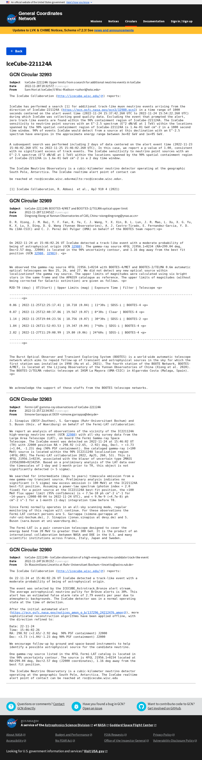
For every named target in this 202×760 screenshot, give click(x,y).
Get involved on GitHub (164, 708)
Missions (96, 21)
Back (18, 51)
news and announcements (114, 30)
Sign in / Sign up (182, 21)
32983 (51, 253)
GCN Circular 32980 (30, 549)
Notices (113, 21)
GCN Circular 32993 (30, 74)
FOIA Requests (114, 735)
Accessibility (14, 740)
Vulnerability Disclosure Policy (173, 740)
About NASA (14, 735)
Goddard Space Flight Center (131, 725)
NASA (102, 725)
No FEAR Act (63, 740)
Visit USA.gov (94, 751)
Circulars (131, 21)
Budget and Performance (72, 735)
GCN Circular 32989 (30, 200)
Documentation (154, 21)
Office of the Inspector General (125, 740)
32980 (76, 246)
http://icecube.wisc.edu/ (78, 96)
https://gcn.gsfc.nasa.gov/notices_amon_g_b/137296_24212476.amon (67, 612)
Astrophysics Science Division (67, 725)
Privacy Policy (162, 735)
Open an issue (92, 708)
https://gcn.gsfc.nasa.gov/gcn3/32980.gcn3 (99, 110)
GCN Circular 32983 (30, 399)
